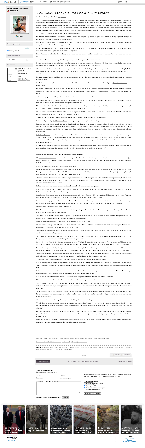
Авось (54, 1)
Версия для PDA (129, 438)
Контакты (129, 440)
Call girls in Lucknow (80, 342)
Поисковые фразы (24, 80)
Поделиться (126, 355)
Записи (9, 8)
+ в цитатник (62, 17)
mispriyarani (8, 11)
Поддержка (119, 2)
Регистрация (25, 1)
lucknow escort (119, 347)
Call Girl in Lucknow (54, 342)
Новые (129, 361)
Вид (121, 2)
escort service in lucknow (89, 347)
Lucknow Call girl (42, 342)
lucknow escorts (74, 347)
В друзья (21, 36)
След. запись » (93, 361)
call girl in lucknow (65, 349)
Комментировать (43, 361)
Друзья (15, 8)
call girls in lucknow (60, 347)
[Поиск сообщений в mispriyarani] (27, 48)
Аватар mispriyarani (19, 24)
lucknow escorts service (105, 347)
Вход (33, 1)
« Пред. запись (72, 361)
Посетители (22, 78)
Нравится (117, 355)
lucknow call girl (51, 349)
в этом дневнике (14, 51)
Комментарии (23, 8)
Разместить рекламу (129, 441)
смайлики (55, 381)
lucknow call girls (47, 347)
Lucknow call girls (67, 342)
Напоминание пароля (65, 378)
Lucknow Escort (53, 338)
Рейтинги (44, 1)
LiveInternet (11, 2)
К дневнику (83, 361)
